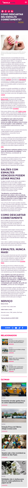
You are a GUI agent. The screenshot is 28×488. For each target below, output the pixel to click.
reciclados (16, 108)
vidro (2, 146)
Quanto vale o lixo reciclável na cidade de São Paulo (13, 454)
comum (3, 94)
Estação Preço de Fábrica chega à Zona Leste (11, 428)
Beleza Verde (4, 99)
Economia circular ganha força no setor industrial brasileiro (13, 402)
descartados (22, 79)
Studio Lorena (22, 111)
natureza (8, 79)
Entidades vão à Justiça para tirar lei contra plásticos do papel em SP (16, 368)
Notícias (21, 22)
